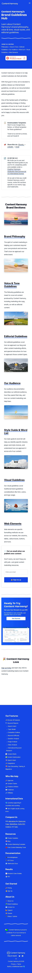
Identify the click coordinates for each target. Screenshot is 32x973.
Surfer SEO (21, 824)
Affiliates (10, 793)
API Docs (11, 860)
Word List (22, 49)
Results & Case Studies (15, 873)
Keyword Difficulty (13, 735)
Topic (16, 827)
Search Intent (12, 726)
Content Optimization (14, 757)
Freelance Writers (13, 786)
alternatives (12, 821)
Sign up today (6, 668)
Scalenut (8, 827)
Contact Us (11, 907)
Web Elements (13, 52)
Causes (10, 913)
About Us (10, 901)
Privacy (13, 964)
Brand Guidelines (13, 904)
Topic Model (12, 729)
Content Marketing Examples (16, 844)
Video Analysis (12, 745)
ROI (9, 876)
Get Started (16, 618)
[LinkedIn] (22, 956)
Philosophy (4, 47)
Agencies (10, 780)
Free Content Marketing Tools (17, 847)
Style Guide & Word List (15, 431)
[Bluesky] (19, 956)
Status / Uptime (12, 916)
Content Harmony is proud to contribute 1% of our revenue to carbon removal (16, 932)
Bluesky (21, 144)
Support (10, 910)
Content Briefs (12, 754)
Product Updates (13, 838)
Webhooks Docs (13, 863)
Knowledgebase (12, 857)
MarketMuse (13, 824)
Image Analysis (12, 742)
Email (17, 147)
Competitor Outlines (14, 732)
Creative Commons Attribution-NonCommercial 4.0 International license (16, 171)
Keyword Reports (13, 723)
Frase (7, 824)
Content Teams (12, 783)
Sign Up (10, 891)
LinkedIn (10, 147)
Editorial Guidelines (15, 336)
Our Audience (13, 49)
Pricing (10, 888)
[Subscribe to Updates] (16, 958)
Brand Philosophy (14, 236)
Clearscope (21, 821)
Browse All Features (14, 720)
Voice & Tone (14, 47)
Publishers (11, 790)
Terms (19, 964)
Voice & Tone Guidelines (12, 285)
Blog (9, 841)
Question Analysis (13, 738)
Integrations (11, 763)
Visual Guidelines (14, 479)
